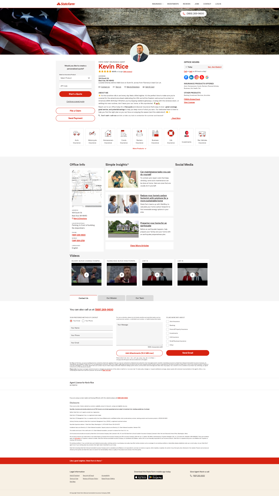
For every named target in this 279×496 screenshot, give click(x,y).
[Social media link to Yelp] (202, 77)
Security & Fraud (88, 475)
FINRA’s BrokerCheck (192, 99)
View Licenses (189, 102)
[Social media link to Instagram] (196, 77)
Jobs (197, 4)
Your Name (75, 328)
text (190, 71)
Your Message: (123, 325)
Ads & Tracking (74, 475)
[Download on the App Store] (140, 477)
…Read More (175, 118)
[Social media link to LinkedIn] (191, 77)
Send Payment (75, 118)
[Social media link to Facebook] (186, 77)
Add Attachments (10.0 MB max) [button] (139, 353)
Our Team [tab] (140, 298)
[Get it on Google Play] (155, 477)
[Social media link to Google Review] (207, 77)
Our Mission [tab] (112, 298)
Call (185, 71)
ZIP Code (64, 86)
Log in (218, 4)
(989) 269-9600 (79, 235)
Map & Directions (80, 218)
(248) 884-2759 (78, 241)
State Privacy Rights (108, 478)
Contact (207, 4)
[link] (66, 4)
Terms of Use (74, 478)
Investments (173, 4)
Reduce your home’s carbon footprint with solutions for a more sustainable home (154, 198)
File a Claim (75, 111)
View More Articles (139, 246)
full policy (77, 438)
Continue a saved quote (75, 101)
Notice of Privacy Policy (90, 478)
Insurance (157, 4)
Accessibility (106, 475)
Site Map (73, 481)
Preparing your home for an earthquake (153, 224)
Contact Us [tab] (83, 298)
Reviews (186, 4)
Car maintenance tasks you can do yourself (155, 173)
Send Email (187, 353)
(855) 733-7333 (106, 370)
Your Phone (89, 321)
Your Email (76, 321)
